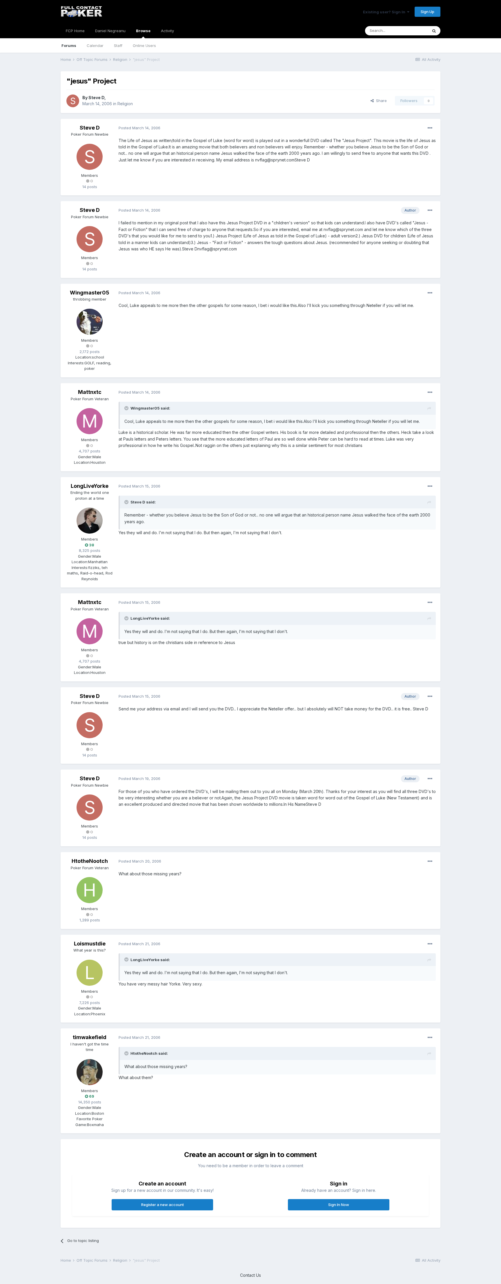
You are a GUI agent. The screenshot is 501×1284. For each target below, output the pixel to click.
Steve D (96, 97)
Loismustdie (90, 944)
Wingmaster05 (89, 293)
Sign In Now (338, 1204)
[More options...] (430, 128)
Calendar (95, 45)
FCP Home (75, 30)
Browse (143, 30)
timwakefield (89, 1037)
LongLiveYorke (89, 486)
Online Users (144, 45)
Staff (118, 45)
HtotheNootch (90, 861)
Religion (125, 103)
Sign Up (427, 11)
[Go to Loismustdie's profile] (90, 973)
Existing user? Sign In (385, 12)
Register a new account (162, 1204)
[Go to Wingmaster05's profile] (90, 322)
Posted (139, 128)
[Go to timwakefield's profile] (90, 1072)
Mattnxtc (89, 392)
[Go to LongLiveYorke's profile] (90, 521)
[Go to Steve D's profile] (72, 100)
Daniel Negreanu (110, 30)
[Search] (434, 30)
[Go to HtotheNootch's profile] (90, 890)
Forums (68, 45)
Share (380, 100)
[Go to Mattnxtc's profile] (90, 421)
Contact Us (250, 1275)
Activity (167, 30)
